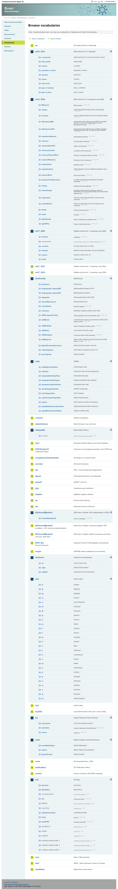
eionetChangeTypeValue (50, 389)
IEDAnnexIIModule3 (44, 526)
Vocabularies (9, 43)
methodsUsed (46, 164)
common (39, 418)
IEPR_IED (39, 543)
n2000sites (45, 330)
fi (42, 628)
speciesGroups (47, 754)
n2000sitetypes (47, 335)
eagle (43, 568)
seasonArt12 (46, 198)
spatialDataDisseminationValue (53, 406)
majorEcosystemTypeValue (51, 398)
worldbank (39, 869)
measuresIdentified (48, 146)
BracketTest (46, 790)
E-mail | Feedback (11, 882)
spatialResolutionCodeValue (52, 411)
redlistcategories (47, 350)
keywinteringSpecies (49, 136)
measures (45, 141)
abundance (45, 284)
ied (36, 507)
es (42, 624)
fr (42, 633)
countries (45, 116)
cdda (37, 361)
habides (38, 494)
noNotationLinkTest (48, 813)
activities (45, 237)
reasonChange (47, 190)
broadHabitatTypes (48, 745)
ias (36, 500)
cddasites (45, 371)
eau (43, 799)
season (44, 79)
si (42, 690)
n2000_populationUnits (50, 315)
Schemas (7, 38)
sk (42, 694)
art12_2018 (40, 99)
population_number (49, 70)
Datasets (7, 26)
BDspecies (45, 105)
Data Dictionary (21, 18)
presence (45, 75)
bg (42, 593)
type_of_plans (47, 92)
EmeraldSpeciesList (49, 302)
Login (95, 1)
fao (36, 470)
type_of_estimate (48, 88)
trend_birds (46, 83)
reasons (44, 255)
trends (44, 214)
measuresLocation (48, 150)
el (42, 620)
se (42, 685)
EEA (13, 1)
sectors (44, 732)
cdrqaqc (44, 110)
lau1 (37, 579)
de (42, 607)
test (36, 780)
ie (42, 641)
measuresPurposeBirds (50, 155)
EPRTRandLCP (42, 449)
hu (42, 637)
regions (44, 402)
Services (7, 47)
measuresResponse (49, 160)
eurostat (39, 464)
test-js (44, 817)
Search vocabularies (38, 38)
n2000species (46, 339)
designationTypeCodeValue (51, 384)
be (42, 589)
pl (42, 672)
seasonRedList (47, 204)
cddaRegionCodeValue (50, 367)
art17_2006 (40, 231)
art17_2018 (40, 272)
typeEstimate (46, 219)
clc (43, 563)
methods (45, 250)
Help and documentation (13, 22)
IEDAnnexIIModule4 (44, 534)
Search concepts (55, 38)
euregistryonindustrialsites (47, 458)
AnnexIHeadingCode (49, 518)
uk (42, 698)
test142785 (45, 822)
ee (42, 615)
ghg (37, 488)
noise (37, 761)
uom (37, 857)
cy (42, 598)
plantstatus (45, 728)
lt (42, 650)
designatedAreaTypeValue (51, 376)
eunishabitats (46, 306)
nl (42, 668)
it (42, 646)
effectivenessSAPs (48, 129)
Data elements (9, 34)
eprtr (37, 443)
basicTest (45, 785)
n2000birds (45, 320)
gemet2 (38, 482)
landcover (39, 557)
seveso (38, 774)
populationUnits (47, 169)
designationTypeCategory (51, 380)
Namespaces (9, 51)
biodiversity (40, 279)
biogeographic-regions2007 (51, 288)
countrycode (46, 57)
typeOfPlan (45, 224)
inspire (38, 551)
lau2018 (38, 712)
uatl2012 (44, 572)
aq (36, 45)
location (44, 66)
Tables (6, 30)
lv (42, 659)
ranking (44, 186)
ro (42, 681)
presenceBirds (47, 175)
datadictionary (41, 424)
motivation (45, 311)
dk (42, 611)
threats (44, 210)
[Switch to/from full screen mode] (102, 1)
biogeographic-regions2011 (51, 293)
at (42, 585)
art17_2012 (40, 266)
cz (42, 602)
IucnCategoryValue (48, 393)
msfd (37, 740)
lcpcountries (46, 723)
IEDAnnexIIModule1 (44, 513)
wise (37, 863)
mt (42, 663)
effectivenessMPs (48, 122)
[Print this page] (99, 1)
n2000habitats (46, 326)
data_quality (46, 61)
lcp (36, 718)
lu (42, 655)
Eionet (13, 18)
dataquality (45, 297)
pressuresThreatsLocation (51, 180)
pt (42, 677)
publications (40, 767)
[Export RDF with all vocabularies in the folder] (111, 51)
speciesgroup (46, 354)
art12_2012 (40, 52)
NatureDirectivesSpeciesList (52, 345)
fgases (38, 476)
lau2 (37, 705)
